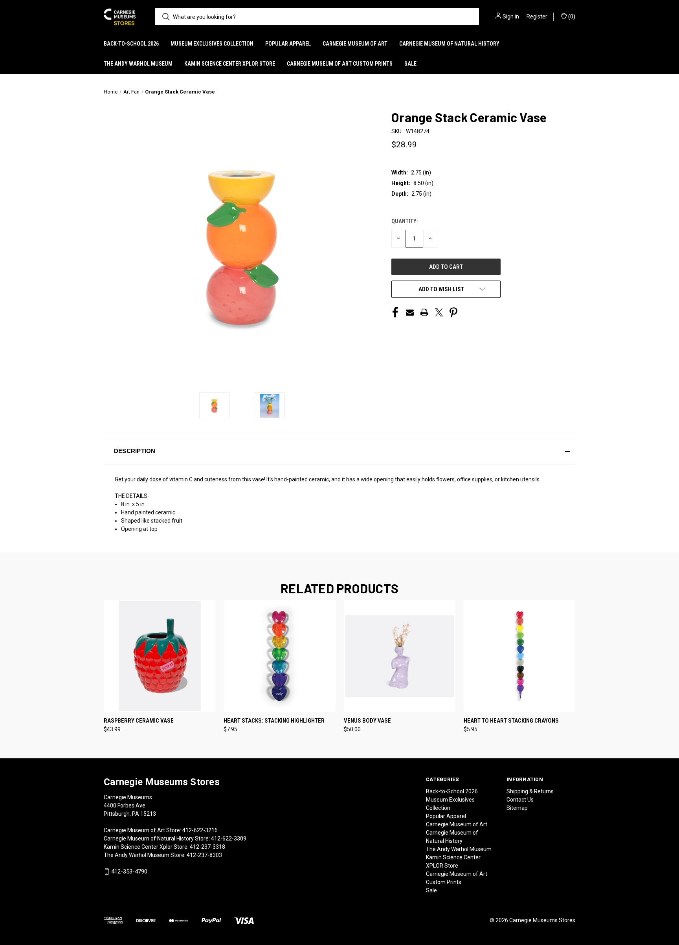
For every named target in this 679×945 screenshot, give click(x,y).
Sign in (511, 16)
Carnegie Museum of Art (355, 43)
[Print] (424, 312)
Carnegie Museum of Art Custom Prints (340, 64)
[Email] (410, 312)
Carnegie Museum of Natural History (449, 43)
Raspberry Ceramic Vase (139, 720)
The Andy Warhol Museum (138, 64)
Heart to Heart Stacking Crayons (511, 720)
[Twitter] (439, 312)
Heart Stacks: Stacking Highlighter (274, 720)
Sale (410, 64)
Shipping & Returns (530, 791)
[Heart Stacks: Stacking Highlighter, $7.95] (279, 656)
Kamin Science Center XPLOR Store (229, 64)
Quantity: (404, 221)
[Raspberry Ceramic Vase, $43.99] (159, 656)
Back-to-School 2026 (131, 43)
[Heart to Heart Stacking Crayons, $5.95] (519, 656)
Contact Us (520, 799)
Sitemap (517, 808)
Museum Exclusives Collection (212, 43)
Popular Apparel (288, 43)
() (571, 16)
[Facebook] (395, 312)
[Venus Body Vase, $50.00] (399, 656)
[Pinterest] (453, 312)
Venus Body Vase (367, 720)
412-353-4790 (129, 871)
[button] (339, 451)
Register (537, 16)
